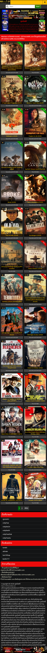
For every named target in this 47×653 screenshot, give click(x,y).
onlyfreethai (7, 534)
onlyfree (6, 523)
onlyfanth (6, 530)
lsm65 (5, 547)
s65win (5, 551)
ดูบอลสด (6, 519)
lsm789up (6, 555)
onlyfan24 (6, 526)
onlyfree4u (7, 538)
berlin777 (6, 559)
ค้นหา (38, 6)
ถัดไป (26, 508)
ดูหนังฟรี (17, 584)
